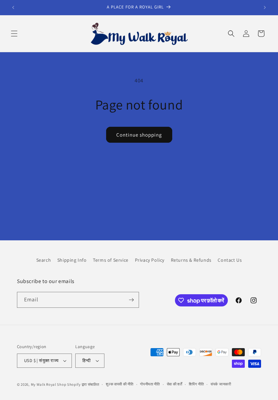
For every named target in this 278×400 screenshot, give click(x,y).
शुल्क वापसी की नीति (119, 384)
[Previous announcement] (13, 7)
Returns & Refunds (191, 260)
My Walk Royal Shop (48, 384)
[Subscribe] (131, 300)
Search (43, 260)
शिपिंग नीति (196, 384)
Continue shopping (139, 135)
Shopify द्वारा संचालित (83, 384)
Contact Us (230, 260)
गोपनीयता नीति (150, 384)
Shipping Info (72, 260)
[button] (14, 33)
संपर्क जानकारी (221, 384)
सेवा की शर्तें (174, 384)
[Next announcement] (264, 7)
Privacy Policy (149, 260)
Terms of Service (110, 260)
